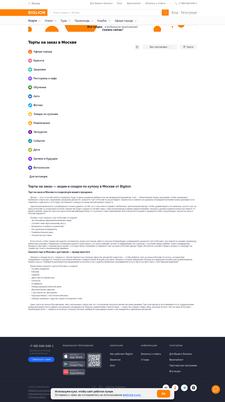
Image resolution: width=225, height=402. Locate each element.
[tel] (184, 387)
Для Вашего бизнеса (101, 3)
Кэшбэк (102, 20)
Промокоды (82, 20)
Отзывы (145, 359)
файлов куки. (132, 395)
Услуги (32, 20)
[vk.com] (166, 387)
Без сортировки (158, 47)
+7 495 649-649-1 (187, 3)
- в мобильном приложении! (112, 28)
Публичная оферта (37, 397)
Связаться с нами (41, 359)
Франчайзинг (134, 3)
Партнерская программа (183, 365)
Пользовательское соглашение (42, 394)
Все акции (175, 371)
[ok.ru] (175, 387)
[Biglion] (38, 12)
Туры (63, 20)
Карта (190, 47)
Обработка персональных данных (44, 390)
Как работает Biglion (121, 354)
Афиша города (124, 20)
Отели (49, 20)
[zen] (193, 387)
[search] (165, 13)
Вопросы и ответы (156, 3)
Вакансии (115, 359)
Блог (119, 3)
